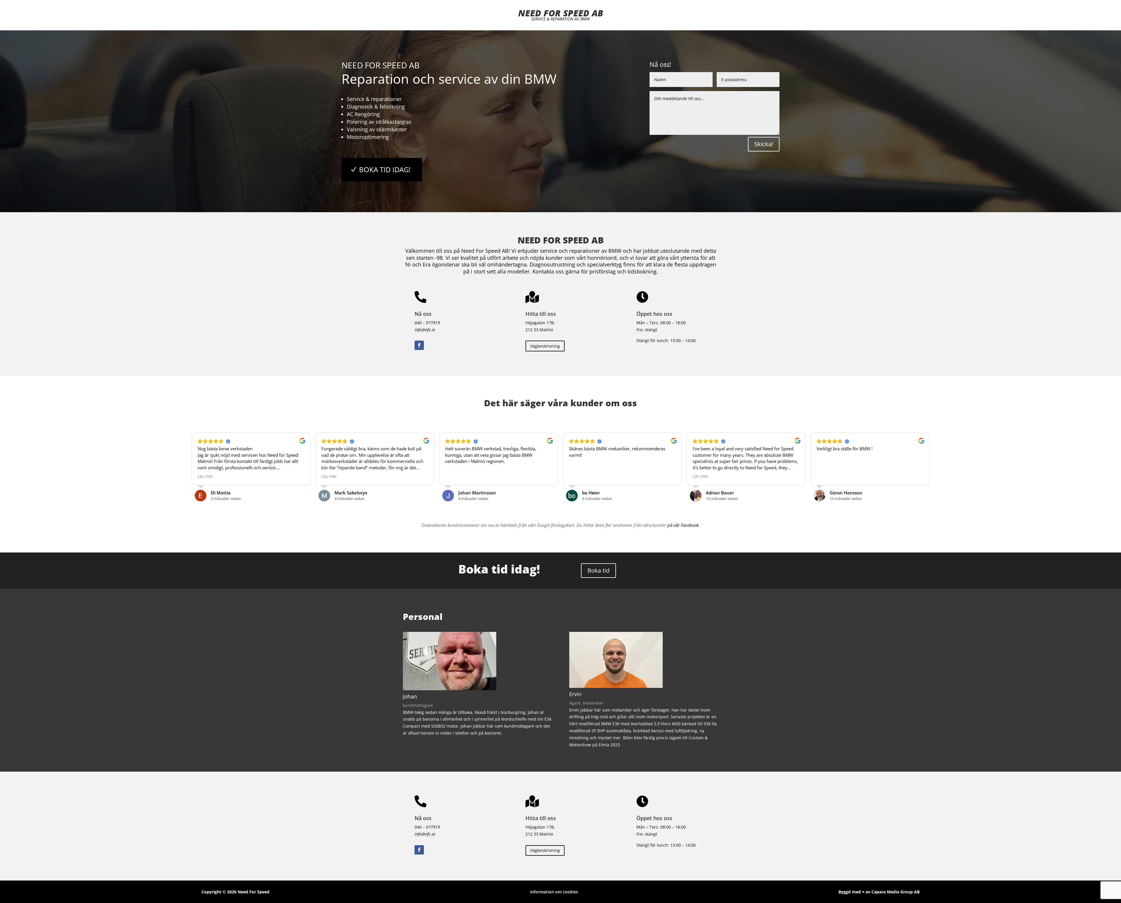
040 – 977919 (427, 322)
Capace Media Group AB (895, 892)
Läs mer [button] (205, 476)
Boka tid (598, 570)
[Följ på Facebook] (419, 345)
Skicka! (763, 144)
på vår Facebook (683, 525)
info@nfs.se (425, 329)
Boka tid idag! (384, 169)
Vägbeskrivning (545, 346)
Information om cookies (554, 892)
